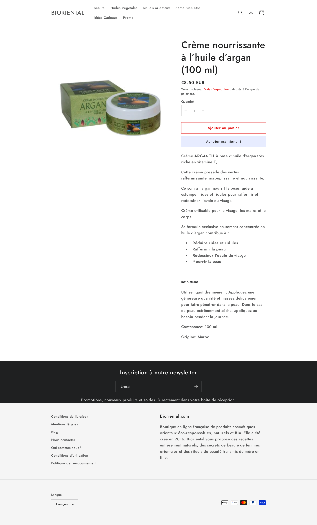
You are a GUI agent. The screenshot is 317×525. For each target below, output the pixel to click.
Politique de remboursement (73, 463)
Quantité (187, 101)
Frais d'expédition (216, 89)
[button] (240, 13)
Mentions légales (64, 424)
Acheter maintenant (223, 141)
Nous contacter (63, 440)
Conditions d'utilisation (69, 455)
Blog (54, 432)
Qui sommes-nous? (66, 447)
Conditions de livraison (69, 416)
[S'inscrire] (196, 386)
